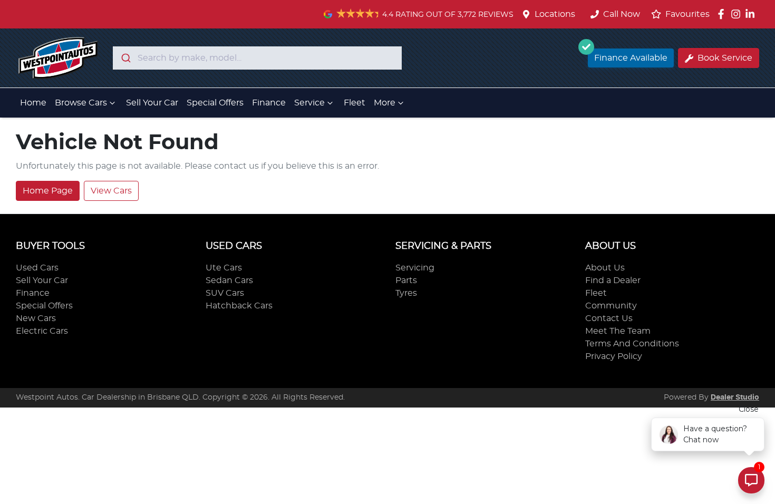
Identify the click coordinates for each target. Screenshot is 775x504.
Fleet (354, 103)
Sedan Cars (229, 280)
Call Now (621, 14)
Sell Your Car (152, 103)
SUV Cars (225, 293)
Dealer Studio (735, 397)
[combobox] (257, 58)
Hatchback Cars (239, 306)
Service (309, 103)
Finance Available (630, 58)
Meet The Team (618, 331)
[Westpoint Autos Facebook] (723, 14)
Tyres (406, 293)
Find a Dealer (613, 280)
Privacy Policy (613, 356)
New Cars (36, 318)
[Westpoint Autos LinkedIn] (752, 14)
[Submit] (125, 58)
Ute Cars (224, 268)
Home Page (48, 191)
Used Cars (37, 268)
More (384, 103)
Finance (269, 103)
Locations (555, 14)
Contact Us (609, 318)
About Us (605, 268)
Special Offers (215, 103)
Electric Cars (42, 331)
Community (611, 306)
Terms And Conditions (632, 344)
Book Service (725, 58)
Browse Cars (81, 103)
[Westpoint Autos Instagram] (738, 14)
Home (33, 103)
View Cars (111, 191)
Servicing (414, 268)
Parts (406, 280)
